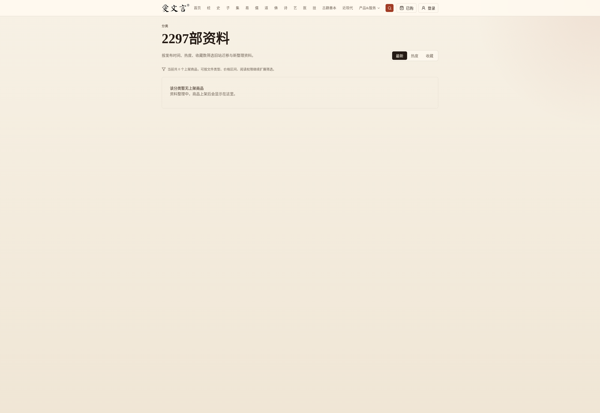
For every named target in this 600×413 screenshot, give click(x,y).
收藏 (429, 56)
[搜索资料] (390, 8)
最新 (399, 56)
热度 (414, 56)
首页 (197, 8)
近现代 (347, 8)
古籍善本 (329, 8)
